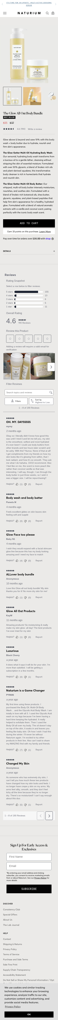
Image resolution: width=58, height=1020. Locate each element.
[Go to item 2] (32, 96)
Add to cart (29, 223)
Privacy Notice (40, 878)
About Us (7, 919)
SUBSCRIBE (29, 889)
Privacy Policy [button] (13, 1006)
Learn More (45, 231)
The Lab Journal (11, 925)
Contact (7, 939)
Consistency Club (11, 909)
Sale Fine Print (10, 964)
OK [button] (29, 1014)
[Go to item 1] (12, 96)
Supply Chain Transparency (16, 969)
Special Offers (10, 914)
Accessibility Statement (14, 975)
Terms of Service (11, 954)
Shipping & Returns (12, 944)
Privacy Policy (10, 949)
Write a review (35, 129)
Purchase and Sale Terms (15, 959)
